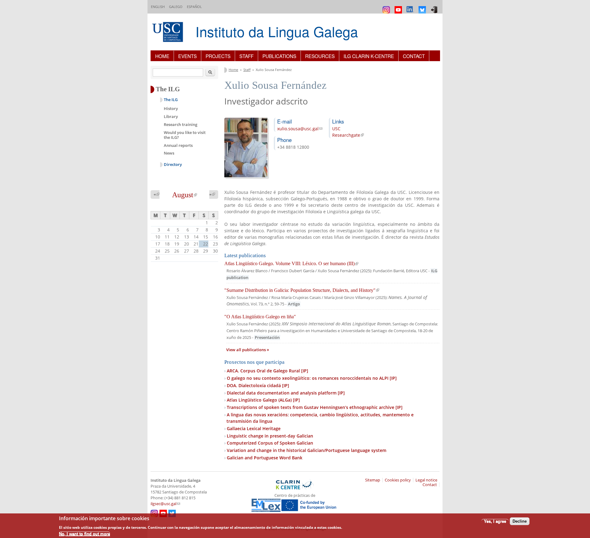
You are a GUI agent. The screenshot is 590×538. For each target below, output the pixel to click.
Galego (176, 6)
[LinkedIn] (411, 7)
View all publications (246, 349)
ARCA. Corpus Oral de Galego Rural (267, 371)
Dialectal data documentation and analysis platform (286, 393)
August (184, 195)
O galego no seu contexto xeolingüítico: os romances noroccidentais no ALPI (312, 378)
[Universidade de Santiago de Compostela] (168, 33)
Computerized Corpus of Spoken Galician (270, 443)
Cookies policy (398, 480)
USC (336, 129)
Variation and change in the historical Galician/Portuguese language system (306, 450)
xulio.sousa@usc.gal (299, 129)
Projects (218, 56)
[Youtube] (399, 7)
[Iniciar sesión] (435, 7)
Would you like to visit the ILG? (185, 135)
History (171, 108)
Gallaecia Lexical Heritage (254, 428)
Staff (246, 56)
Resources (320, 56)
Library (171, 116)
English (158, 6)
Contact (414, 56)
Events (187, 56)
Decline (520, 521)
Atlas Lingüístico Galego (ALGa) (263, 400)
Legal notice (426, 480)
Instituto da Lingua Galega (276, 31)
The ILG (171, 99)
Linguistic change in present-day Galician (270, 436)
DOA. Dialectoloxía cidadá (258, 385)
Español (194, 6)
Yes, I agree (495, 521)
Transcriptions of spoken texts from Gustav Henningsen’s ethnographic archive (315, 407)
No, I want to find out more (84, 533)
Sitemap (372, 480)
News (169, 153)
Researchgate (348, 135)
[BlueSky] (423, 7)
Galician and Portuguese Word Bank (264, 458)
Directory (173, 164)
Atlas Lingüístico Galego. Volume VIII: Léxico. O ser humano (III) (291, 263)
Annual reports (178, 145)
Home (162, 56)
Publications (279, 56)
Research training (180, 124)
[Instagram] (387, 7)
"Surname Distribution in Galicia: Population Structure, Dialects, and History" (301, 290)
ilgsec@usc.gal (165, 503)
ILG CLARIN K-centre (369, 56)
